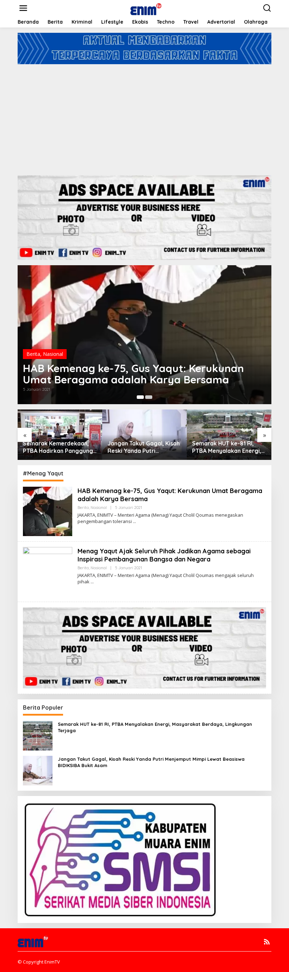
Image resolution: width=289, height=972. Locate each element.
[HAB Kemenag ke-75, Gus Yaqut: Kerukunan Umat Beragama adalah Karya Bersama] (134, 521)
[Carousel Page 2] (148, 397)
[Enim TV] (145, 7)
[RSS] (266, 941)
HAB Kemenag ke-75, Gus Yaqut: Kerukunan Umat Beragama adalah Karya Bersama (133, 374)
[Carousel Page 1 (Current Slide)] (140, 397)
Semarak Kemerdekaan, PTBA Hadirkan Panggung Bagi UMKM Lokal (58, 447)
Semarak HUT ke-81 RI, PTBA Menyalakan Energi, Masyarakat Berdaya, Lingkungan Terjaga (226, 447)
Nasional (53, 354)
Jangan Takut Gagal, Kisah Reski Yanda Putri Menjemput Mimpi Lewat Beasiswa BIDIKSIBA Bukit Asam (143, 447)
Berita (33, 354)
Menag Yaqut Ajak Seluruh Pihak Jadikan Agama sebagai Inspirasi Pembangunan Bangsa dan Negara (164, 555)
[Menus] (23, 8)
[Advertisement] (144, 117)
